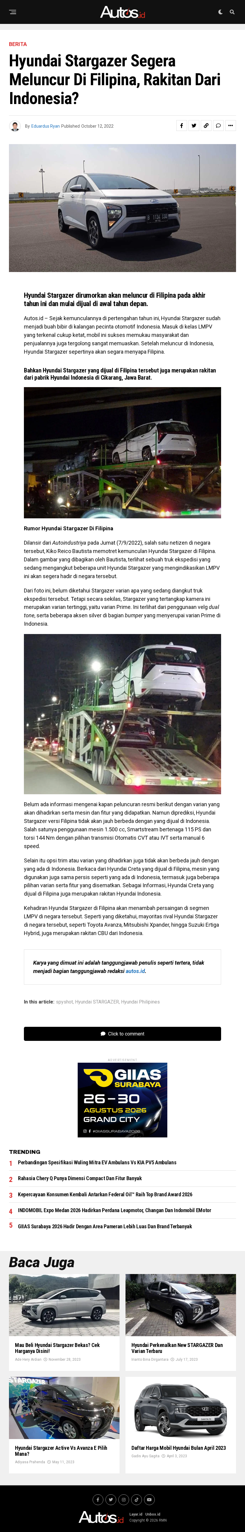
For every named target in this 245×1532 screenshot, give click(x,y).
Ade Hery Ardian (28, 1359)
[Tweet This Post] (194, 125)
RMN (163, 1520)
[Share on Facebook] (181, 125)
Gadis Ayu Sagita (145, 1456)
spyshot (64, 1002)
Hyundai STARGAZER (97, 1002)
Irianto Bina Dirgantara (150, 1359)
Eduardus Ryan (45, 126)
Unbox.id (152, 1514)
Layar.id (135, 1514)
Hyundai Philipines (140, 1002)
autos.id (135, 971)
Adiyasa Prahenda (30, 1462)
